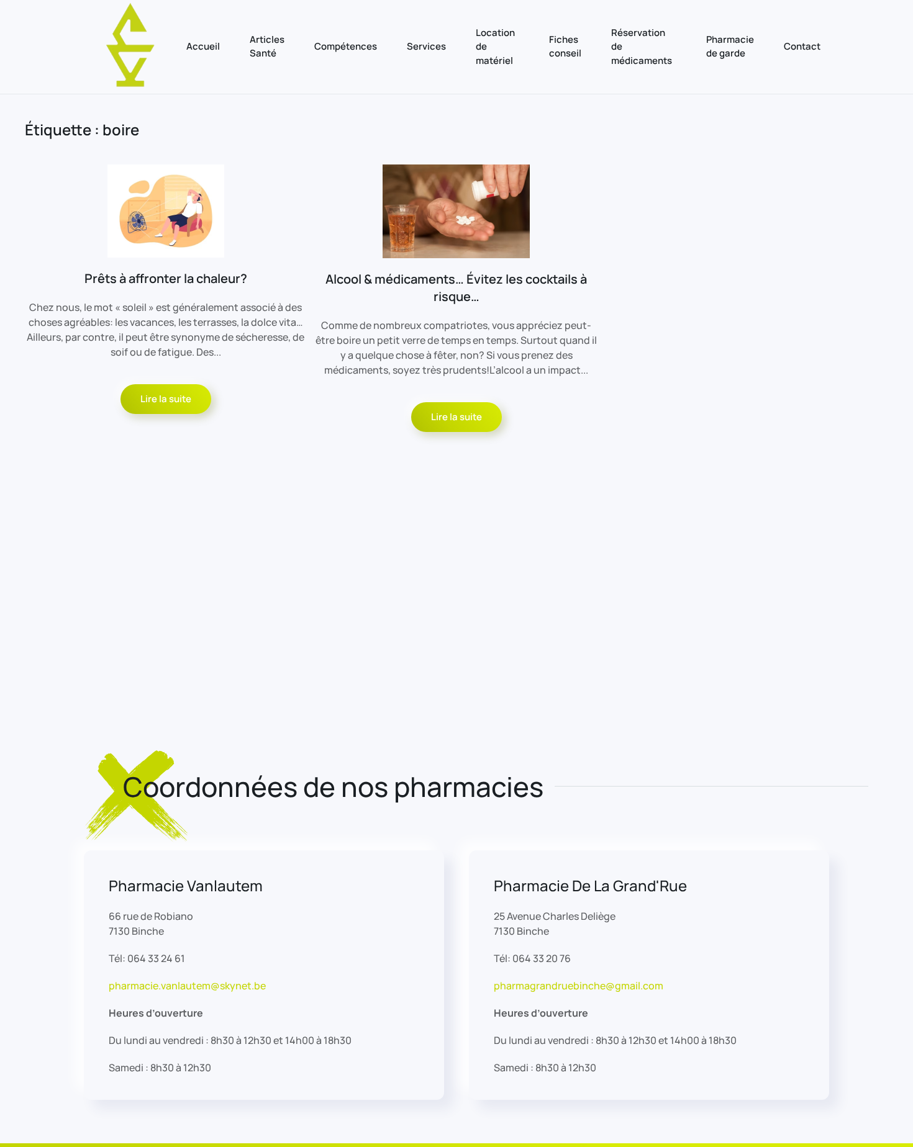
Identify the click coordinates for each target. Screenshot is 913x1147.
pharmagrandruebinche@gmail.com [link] (578, 985)
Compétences (345, 46)
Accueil (203, 46)
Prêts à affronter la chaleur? (165, 278)
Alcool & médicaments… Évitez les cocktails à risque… (456, 288)
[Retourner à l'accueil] (131, 47)
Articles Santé (267, 46)
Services (426, 46)
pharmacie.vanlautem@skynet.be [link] (187, 985)
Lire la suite (165, 398)
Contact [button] (802, 46)
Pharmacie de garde (730, 46)
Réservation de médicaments (641, 46)
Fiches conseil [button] (565, 46)
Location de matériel (495, 46)
